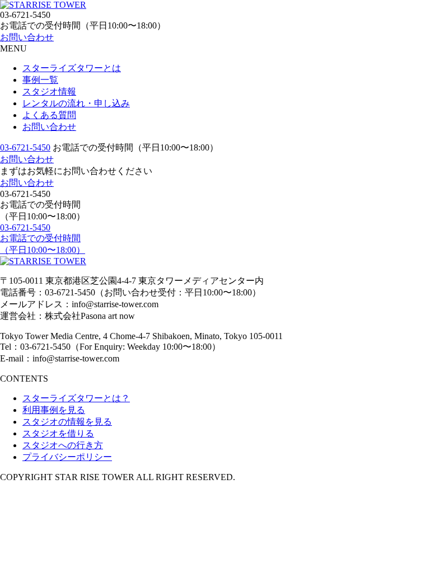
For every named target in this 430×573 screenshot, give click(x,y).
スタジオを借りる (58, 433)
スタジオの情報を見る (67, 421)
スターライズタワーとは (71, 68)
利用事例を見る (53, 410)
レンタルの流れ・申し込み (76, 103)
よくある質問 (49, 115)
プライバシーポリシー (67, 457)
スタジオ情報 (49, 91)
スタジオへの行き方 (62, 445)
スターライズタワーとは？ (76, 398)
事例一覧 (40, 79)
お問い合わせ (27, 37)
